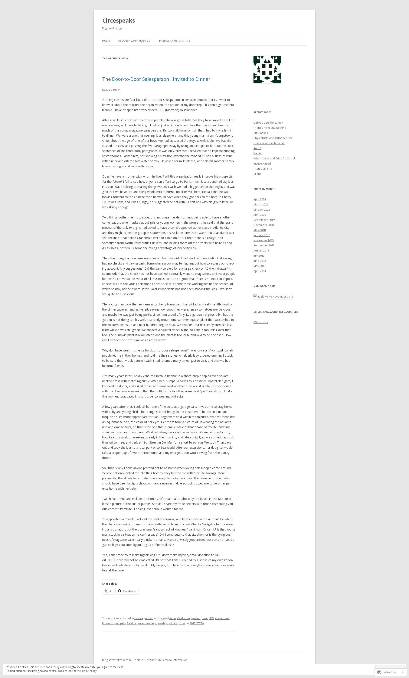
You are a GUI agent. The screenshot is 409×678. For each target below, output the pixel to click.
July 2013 (259, 255)
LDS (211, 618)
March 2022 (260, 204)
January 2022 (261, 209)
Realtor (131, 623)
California (183, 618)
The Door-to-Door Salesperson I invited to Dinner (156, 79)
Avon (172, 618)
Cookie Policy (88, 671)
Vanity (257, 153)
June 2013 (259, 261)
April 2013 (259, 271)
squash (160, 623)
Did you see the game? (268, 122)
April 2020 (259, 215)
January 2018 (261, 235)
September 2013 (264, 245)
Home (106, 40)
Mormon (107, 623)
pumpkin (120, 623)
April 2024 (259, 199)
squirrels (172, 623)
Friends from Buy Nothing (269, 128)
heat (205, 618)
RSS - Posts (260, 322)
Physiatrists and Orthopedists (272, 138)
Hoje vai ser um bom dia (269, 143)
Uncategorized (143, 618)
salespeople (146, 623)
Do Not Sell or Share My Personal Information (160, 660)
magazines (222, 618)
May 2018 (259, 230)
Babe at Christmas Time (174, 40)
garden (195, 618)
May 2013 (259, 266)
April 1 (257, 148)
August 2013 (261, 250)
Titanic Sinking (262, 169)
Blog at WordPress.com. (116, 660)
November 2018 (263, 225)
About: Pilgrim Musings (134, 40)
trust (182, 623)
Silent (257, 174)
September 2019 (264, 220)
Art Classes (260, 133)
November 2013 (263, 240)
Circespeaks (118, 20)
